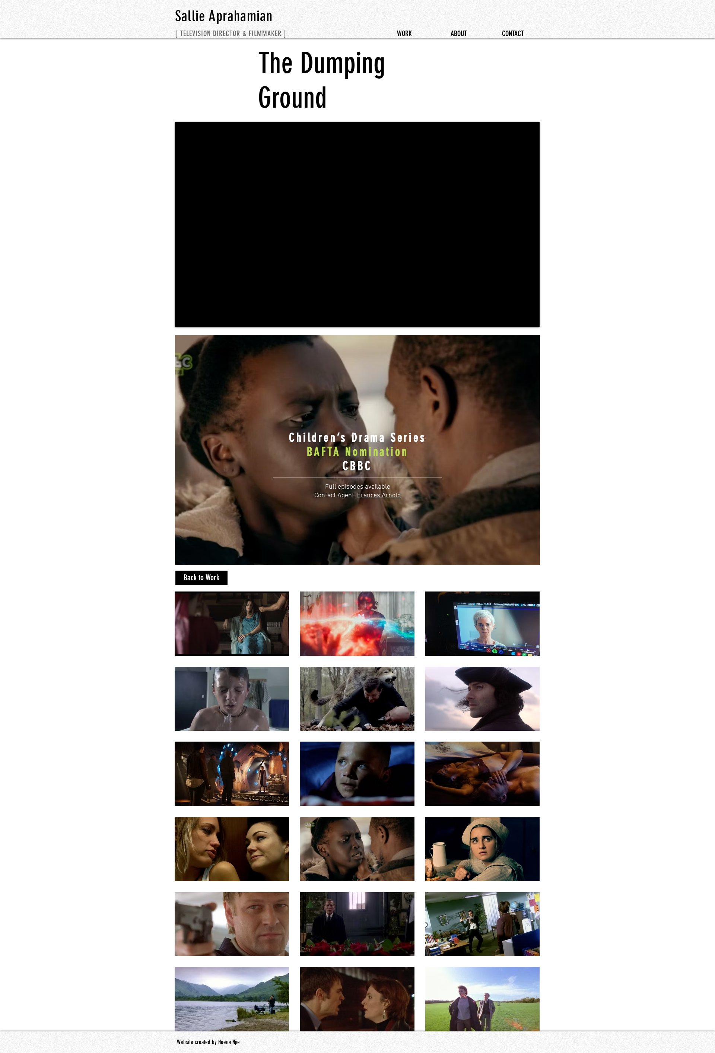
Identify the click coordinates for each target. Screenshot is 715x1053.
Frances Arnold (379, 495)
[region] (357, 450)
